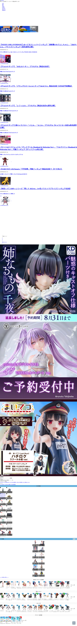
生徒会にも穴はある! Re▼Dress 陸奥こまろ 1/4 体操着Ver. (35, 545)
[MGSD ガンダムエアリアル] (9, 490)
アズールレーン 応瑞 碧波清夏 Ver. (42, 551)
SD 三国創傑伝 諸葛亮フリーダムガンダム (9, 498)
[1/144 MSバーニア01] (9, 508)
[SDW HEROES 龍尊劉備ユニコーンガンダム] (9, 502)
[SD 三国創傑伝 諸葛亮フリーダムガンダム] (9, 496)
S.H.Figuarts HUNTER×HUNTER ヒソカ (51, 599)
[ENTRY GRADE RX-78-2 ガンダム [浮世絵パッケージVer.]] (24, 609)
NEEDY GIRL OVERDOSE (31, 52)
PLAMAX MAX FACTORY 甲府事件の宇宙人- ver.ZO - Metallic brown (40, 611)
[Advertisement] (19, 34)
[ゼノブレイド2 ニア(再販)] (35, 574)
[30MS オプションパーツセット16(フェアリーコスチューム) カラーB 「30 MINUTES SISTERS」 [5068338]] (3, 496)
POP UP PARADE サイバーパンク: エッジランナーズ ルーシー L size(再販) (42, 576)
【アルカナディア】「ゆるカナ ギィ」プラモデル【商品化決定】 (25, 66)
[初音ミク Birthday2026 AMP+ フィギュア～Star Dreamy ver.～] (2, 621)
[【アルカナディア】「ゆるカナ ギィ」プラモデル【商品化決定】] (5, 82)
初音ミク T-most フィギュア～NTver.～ (13, 623)
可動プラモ (2, 71)
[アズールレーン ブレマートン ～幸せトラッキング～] (46, 586)
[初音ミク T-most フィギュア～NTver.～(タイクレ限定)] (19, 621)
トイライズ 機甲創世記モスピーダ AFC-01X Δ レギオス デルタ (56, 611)
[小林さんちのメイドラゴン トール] (2, 586)
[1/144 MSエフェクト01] (9, 514)
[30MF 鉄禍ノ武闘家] (13, 609)
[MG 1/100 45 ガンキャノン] (9, 533)
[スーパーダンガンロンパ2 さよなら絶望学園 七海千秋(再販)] (56, 586)
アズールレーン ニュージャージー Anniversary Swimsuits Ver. (40, 588)
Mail (3, 4)
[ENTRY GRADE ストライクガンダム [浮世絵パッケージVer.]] (35, 609)
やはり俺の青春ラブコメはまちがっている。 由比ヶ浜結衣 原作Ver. (67, 588)
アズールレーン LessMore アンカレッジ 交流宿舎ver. (42, 557)
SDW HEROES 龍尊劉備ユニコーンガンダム (9, 504)
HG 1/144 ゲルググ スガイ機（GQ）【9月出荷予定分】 (9, 523)
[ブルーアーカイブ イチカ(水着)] (35, 561)
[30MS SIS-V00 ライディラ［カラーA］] (3, 490)
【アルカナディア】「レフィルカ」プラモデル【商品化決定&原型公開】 (28, 106)
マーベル (15, 154)
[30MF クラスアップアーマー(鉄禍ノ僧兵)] (8, 609)
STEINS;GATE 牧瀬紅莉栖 (41, 569)
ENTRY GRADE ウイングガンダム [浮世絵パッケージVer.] (29, 611)
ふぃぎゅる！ (2, 484)
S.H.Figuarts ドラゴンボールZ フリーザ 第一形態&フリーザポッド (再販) (62, 599)
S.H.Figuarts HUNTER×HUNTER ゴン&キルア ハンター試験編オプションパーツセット (46, 599)
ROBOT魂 (45, 611)
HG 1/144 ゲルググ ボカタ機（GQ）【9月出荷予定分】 (9, 529)
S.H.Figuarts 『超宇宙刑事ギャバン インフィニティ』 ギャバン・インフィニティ (40, 599)
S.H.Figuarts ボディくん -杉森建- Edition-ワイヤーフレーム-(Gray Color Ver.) (67, 599)
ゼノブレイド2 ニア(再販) (35, 575)
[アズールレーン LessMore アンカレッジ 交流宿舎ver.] (42, 555)
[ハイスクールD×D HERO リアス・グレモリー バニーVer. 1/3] (62, 586)
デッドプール (20, 154)
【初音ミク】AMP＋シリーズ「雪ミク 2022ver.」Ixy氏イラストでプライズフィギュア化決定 (35, 189)
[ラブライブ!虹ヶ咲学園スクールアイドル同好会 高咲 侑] (35, 555)
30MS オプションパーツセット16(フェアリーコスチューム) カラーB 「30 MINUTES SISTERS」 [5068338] (3, 498)
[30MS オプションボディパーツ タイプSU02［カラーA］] (3, 502)
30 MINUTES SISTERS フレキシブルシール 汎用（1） (3, 523)
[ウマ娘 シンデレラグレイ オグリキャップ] (51, 586)
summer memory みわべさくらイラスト (24, 588)
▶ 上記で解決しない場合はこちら (23, 482)
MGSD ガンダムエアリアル (9, 492)
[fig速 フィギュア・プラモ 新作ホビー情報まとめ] (2, 0)
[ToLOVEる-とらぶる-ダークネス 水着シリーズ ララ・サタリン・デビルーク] (29, 586)
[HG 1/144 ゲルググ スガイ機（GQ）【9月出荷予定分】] (9, 521)
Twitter (3, 7)
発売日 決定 (2, 587)
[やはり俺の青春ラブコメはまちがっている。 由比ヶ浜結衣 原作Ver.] (67, 586)
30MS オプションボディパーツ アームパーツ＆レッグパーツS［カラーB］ (3, 516)
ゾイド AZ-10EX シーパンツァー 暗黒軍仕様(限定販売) (51, 611)
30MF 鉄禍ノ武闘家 (13, 599)
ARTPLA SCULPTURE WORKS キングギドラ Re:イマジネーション (24, 599)
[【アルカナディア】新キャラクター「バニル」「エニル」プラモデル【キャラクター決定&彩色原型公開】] (5, 143)
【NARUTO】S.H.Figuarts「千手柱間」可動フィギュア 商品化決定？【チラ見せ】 (31, 169)
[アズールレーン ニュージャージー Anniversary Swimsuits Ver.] (40, 586)
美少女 (5, 52)
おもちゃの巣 (7, 484)
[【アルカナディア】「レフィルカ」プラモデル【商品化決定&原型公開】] (5, 121)
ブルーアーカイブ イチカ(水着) (35, 563)
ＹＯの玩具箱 (13, 484)
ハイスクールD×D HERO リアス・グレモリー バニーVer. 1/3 (62, 588)
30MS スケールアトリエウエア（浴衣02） (3, 535)
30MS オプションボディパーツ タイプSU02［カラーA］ (3, 504)
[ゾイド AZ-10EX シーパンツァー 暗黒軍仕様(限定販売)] (51, 609)
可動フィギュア (3, 154)
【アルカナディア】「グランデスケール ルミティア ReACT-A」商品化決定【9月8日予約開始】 (36, 86)
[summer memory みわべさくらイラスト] (24, 586)
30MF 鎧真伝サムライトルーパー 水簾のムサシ (19, 599)
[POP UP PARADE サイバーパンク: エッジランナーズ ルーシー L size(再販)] (42, 574)
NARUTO (25, 174)
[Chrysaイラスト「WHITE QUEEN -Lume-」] (19, 586)
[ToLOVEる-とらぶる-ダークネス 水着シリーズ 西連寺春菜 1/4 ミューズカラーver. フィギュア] (35, 586)
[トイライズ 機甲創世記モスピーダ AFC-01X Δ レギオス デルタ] (56, 609)
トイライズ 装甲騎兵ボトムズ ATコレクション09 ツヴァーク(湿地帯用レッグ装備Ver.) (67, 611)
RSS (3, 5)
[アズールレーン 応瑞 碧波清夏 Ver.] (42, 549)
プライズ (2, 52)
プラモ (6, 71)
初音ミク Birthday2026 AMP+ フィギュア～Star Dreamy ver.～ (2, 623)
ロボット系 (38, 603)
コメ (1, 54)
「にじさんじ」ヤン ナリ (8, 587)
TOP (3, 3)
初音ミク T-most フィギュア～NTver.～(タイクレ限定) (18, 623)
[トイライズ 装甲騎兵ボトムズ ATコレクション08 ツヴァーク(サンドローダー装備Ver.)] (62, 609)
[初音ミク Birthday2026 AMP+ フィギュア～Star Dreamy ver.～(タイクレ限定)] (8, 621)
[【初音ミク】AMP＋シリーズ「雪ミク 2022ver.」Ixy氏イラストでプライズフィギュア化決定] (5, 204)
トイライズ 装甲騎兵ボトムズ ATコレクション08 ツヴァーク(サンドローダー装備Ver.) (62, 611)
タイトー (9, 193)
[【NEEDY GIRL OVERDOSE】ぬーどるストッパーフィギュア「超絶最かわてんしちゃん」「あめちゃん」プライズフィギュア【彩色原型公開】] (5, 62)
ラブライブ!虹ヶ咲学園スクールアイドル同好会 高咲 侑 (35, 557)
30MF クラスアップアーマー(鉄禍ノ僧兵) (8, 599)
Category (1, 480)
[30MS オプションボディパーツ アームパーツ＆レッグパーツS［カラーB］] (3, 514)
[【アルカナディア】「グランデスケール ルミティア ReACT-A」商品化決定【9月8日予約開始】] (5, 101)
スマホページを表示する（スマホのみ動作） (8, 482)
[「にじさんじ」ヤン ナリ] (8, 586)
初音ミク (13, 193)
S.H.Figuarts (20, 174)
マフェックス (10, 154)
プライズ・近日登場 (38, 615)
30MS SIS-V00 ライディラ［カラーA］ (3, 492)
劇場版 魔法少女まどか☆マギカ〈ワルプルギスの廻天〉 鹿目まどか (35, 551)
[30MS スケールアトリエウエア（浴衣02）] (3, 533)
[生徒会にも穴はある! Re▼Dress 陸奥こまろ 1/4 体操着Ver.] (35, 543)
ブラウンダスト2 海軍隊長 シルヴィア (35, 569)
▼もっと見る (73, 586)
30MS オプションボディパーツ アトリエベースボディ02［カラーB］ (3, 529)
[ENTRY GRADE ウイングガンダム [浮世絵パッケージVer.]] (29, 609)
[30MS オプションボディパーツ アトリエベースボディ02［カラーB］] (3, 527)
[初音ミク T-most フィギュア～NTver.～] (13, 621)
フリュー (9, 52)
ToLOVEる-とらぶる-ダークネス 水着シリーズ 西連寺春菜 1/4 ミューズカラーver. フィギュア (35, 588)
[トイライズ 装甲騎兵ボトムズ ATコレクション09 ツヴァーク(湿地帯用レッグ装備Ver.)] (67, 609)
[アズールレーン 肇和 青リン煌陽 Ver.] (42, 543)
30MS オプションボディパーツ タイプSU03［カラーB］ (3, 510)
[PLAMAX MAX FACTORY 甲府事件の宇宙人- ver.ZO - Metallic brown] (40, 609)
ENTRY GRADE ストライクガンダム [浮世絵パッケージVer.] (35, 611)
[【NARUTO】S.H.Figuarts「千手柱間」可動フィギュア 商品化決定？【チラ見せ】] (5, 184)
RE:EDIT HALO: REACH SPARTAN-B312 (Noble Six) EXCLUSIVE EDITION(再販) (35, 599)
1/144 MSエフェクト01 (9, 516)
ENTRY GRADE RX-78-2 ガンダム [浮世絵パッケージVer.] (24, 611)
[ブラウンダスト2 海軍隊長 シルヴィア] (35, 568)
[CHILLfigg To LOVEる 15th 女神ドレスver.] (13, 586)
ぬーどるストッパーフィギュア (18, 52)
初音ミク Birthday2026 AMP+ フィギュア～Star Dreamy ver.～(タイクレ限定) (8, 623)
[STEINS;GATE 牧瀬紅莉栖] (42, 568)
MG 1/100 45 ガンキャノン (9, 535)
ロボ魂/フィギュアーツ (5, 174)
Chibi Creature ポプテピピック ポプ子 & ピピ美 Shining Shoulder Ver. (29, 599)
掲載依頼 (3, 10)
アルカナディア (11, 71)
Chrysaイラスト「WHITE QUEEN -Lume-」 (19, 588)
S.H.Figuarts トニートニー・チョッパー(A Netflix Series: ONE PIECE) (56, 599)
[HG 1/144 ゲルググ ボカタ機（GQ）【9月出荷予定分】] (9, 527)
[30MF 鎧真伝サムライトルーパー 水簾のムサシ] (19, 609)
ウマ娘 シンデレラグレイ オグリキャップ (51, 588)
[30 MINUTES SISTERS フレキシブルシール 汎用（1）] (3, 521)
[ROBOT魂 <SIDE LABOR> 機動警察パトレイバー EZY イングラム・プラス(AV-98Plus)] (46, 609)
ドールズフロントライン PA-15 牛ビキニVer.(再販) (41, 563)
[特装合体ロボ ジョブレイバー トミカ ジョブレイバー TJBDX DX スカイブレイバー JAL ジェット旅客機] (2, 609)
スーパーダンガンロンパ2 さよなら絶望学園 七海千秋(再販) (56, 588)
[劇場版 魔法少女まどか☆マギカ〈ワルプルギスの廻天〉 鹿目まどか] (35, 549)
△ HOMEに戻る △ (4, 577)
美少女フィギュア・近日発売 (38, 579)
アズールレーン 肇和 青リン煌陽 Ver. (42, 545)
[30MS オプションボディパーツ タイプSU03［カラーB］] (3, 508)
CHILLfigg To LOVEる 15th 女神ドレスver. (13, 588)
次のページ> (4, 242)
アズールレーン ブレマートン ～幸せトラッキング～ (46, 588)
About (3, 6)
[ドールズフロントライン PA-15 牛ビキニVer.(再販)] (42, 561)
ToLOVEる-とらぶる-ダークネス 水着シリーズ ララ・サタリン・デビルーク (29, 588)
